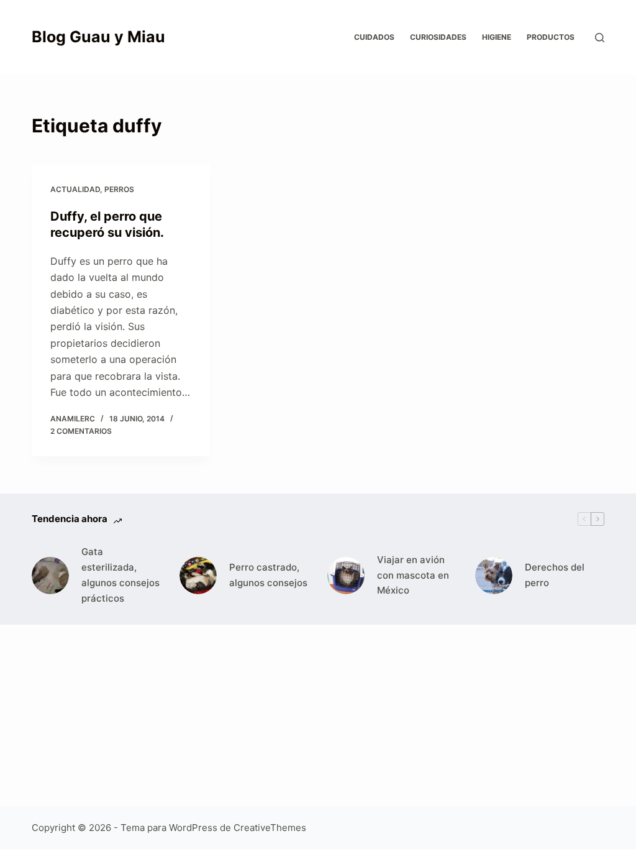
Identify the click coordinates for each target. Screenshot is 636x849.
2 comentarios (81, 431)
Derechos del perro (554, 575)
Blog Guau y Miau (98, 36)
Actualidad (75, 189)
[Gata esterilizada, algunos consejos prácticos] (50, 575)
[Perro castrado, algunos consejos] (198, 575)
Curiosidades (438, 37)
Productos (551, 37)
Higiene (496, 37)
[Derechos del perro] (493, 575)
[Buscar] (599, 37)
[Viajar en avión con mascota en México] (346, 575)
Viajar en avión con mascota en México (413, 575)
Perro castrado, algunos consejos (268, 575)
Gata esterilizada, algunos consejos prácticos (120, 574)
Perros (119, 189)
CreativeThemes (270, 827)
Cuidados (374, 37)
